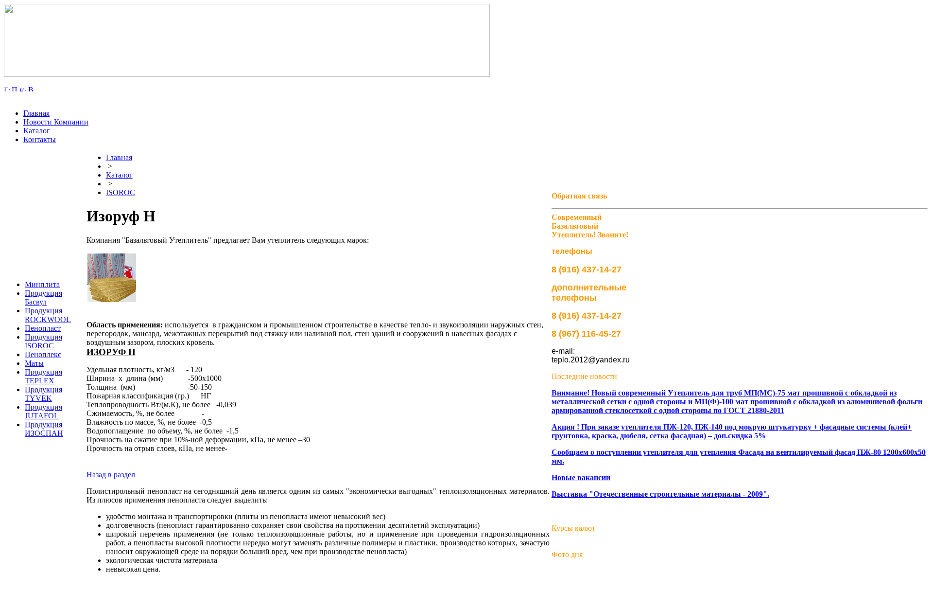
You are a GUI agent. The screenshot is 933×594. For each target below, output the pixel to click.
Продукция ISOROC (43, 341)
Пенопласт (43, 328)
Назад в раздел (110, 474)
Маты (34, 363)
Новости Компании (55, 122)
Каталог (36, 130)
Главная (36, 113)
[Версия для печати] (31, 89)
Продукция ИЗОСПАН (44, 428)
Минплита (42, 284)
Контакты (39, 139)
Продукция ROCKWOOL (48, 315)
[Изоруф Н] (111, 277)
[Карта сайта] (22, 89)
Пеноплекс (43, 354)
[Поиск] (14, 89)
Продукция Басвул (43, 297)
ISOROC (120, 192)
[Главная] (7, 89)
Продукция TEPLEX (43, 376)
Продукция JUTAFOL (43, 411)
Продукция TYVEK (43, 393)
